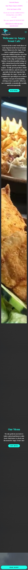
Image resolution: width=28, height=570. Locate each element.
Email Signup (14, 567)
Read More (14, 90)
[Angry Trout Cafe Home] (6, 32)
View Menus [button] (14, 446)
